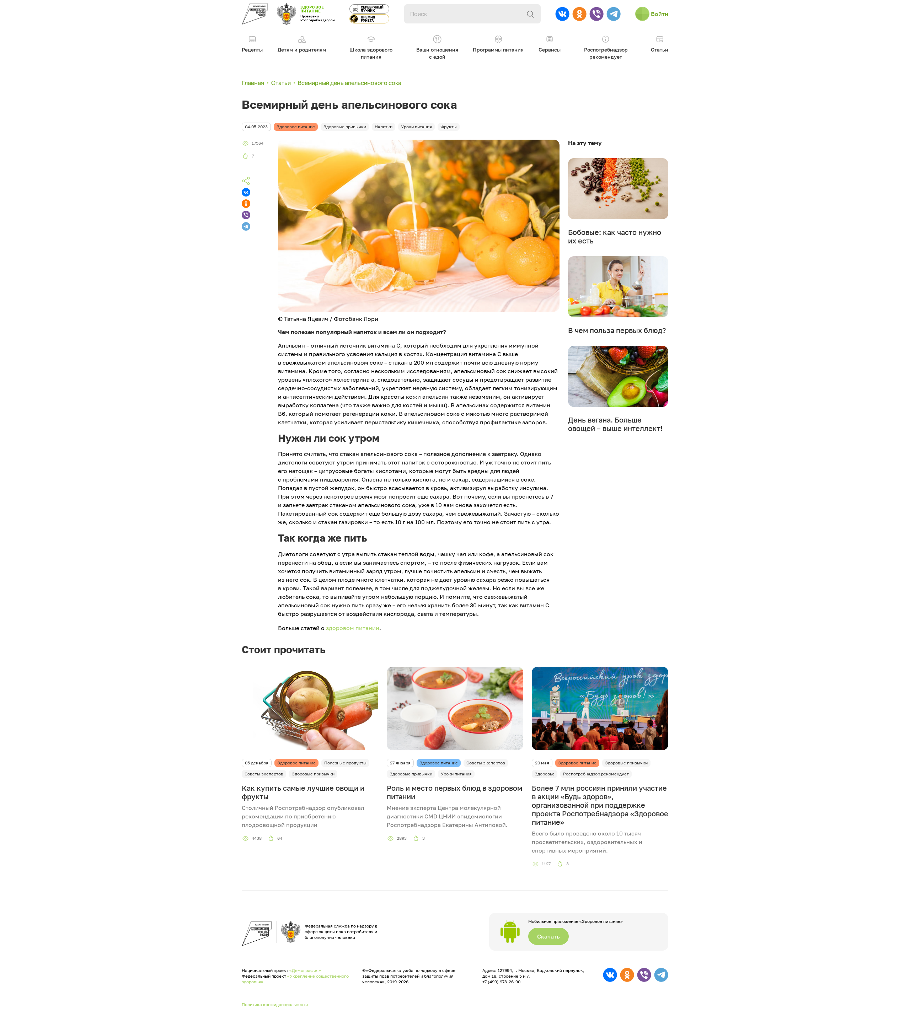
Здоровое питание (296, 762)
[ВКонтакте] (246, 192)
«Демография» (305, 970)
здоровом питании (352, 627)
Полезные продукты (345, 762)
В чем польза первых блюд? (617, 330)
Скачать (548, 936)
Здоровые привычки (313, 773)
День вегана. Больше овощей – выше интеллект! (615, 423)
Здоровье (545, 773)
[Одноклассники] (246, 203)
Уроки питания (456, 773)
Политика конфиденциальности (275, 1004)
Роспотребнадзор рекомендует (596, 773)
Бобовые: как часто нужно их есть (614, 236)
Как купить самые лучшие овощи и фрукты (303, 792)
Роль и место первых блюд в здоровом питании (454, 792)
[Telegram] (246, 226)
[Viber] (246, 215)
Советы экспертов (264, 773)
